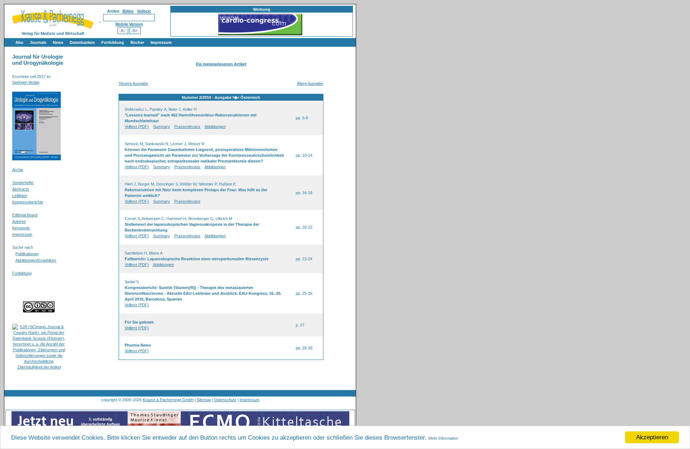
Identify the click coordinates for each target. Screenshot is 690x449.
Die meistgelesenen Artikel (221, 64)
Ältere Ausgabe (310, 83)
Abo (19, 42)
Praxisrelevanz (187, 126)
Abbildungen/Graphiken (35, 260)
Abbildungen (215, 126)
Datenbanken (82, 42)
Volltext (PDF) (137, 126)
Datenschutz (225, 400)
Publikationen (26, 254)
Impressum (161, 42)
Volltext (144, 11)
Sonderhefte (22, 182)
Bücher (137, 42)
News (58, 42)
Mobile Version (129, 24)
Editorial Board (24, 215)
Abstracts (20, 189)
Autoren (19, 221)
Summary (161, 126)
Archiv (17, 170)
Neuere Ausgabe (133, 83)
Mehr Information (443, 438)
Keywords (21, 228)
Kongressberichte (27, 202)
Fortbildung (112, 42)
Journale (38, 42)
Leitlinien (19, 195)
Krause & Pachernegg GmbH (168, 400)
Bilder (128, 11)
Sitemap (204, 400)
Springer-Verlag (25, 82)
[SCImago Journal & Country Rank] (38, 367)
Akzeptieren (652, 437)
